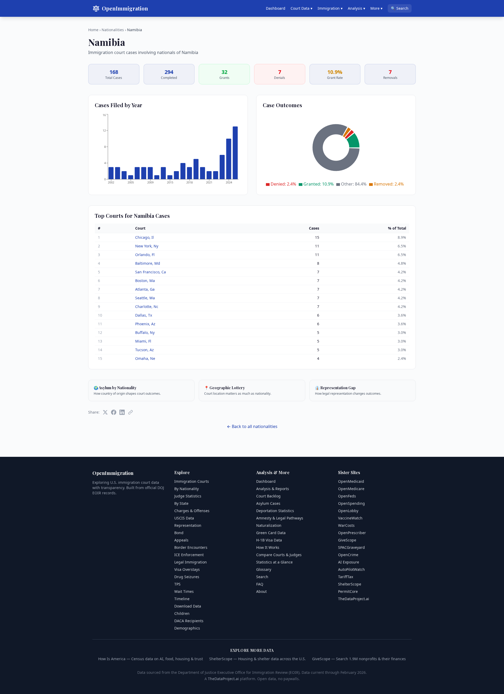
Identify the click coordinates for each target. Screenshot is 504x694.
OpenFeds (347, 496)
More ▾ (376, 8)
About (261, 591)
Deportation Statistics (275, 510)
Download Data (187, 606)
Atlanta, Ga (145, 289)
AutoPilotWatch (351, 569)
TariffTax (345, 576)
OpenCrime (348, 554)
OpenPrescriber (352, 532)
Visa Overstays (187, 569)
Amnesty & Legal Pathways (279, 518)
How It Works (267, 547)
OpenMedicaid (351, 481)
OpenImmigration (125, 8)
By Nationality (186, 488)
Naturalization (268, 525)
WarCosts (346, 525)
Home (93, 29)
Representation (187, 525)
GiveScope (347, 540)
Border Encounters (190, 547)
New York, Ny (146, 245)
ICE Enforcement (189, 554)
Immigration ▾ (330, 8)
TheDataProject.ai (353, 598)
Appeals (181, 540)
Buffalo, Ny (145, 332)
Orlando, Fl (145, 254)
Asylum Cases (268, 503)
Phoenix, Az (145, 323)
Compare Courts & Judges (279, 554)
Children (182, 613)
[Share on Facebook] (113, 412)
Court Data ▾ (301, 8)
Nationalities (113, 29)
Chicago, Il (144, 237)
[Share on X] (105, 412)
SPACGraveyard (351, 547)
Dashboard (275, 8)
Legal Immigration (190, 562)
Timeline (182, 598)
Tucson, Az (144, 349)
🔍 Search (399, 8)
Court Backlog (268, 496)
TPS (177, 584)
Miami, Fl (143, 341)
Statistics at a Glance (274, 562)
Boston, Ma (145, 280)
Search (262, 576)
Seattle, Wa (145, 297)
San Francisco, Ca (150, 271)
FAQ (259, 584)
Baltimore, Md (147, 263)
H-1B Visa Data (269, 540)
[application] (168, 150)
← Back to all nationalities (252, 426)
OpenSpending (351, 503)
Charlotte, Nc (146, 306)
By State (181, 503)
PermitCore (348, 591)
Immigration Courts (191, 481)
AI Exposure (348, 562)
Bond (178, 532)
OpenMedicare (351, 488)
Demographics (187, 628)
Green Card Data (271, 532)
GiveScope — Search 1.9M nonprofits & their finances (359, 658)
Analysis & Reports (272, 488)
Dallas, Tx (143, 315)
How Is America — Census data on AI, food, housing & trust (150, 658)
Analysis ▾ (356, 8)
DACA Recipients (188, 620)
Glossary (263, 569)
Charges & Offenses (191, 510)
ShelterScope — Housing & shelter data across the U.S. (257, 658)
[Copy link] (130, 412)
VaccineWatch (350, 518)
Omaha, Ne (145, 358)
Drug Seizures (186, 576)
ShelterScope (349, 584)
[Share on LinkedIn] (122, 412)
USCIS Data (184, 518)
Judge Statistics (187, 496)
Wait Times (184, 591)
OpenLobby (348, 510)
